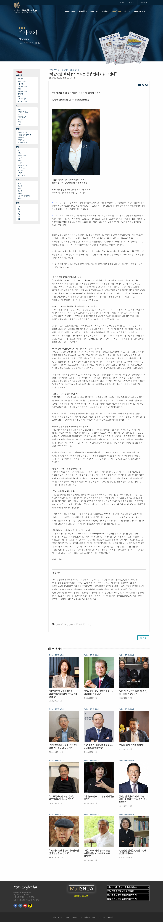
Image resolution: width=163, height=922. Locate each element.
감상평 (20, 186)
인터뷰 (18, 129)
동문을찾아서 (62, 624)
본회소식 (21, 109)
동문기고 (21, 84)
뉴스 (17, 106)
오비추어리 (21, 198)
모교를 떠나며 (22, 101)
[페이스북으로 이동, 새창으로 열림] (15, 906)
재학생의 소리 (22, 86)
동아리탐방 (21, 175)
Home (21, 43)
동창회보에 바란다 (24, 196)
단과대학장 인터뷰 (24, 142)
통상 (80, 624)
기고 (17, 180)
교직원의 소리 (22, 91)
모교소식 (21, 119)
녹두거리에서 (22, 99)
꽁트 (19, 153)
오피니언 (19, 75)
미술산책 (21, 170)
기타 (19, 216)
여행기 (20, 183)
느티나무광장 (22, 81)
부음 (19, 219)
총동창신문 (29, 43)
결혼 (19, 214)
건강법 (20, 191)
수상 (19, 209)
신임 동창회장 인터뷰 (25, 135)
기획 (19, 122)
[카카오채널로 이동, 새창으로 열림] (30, 906)
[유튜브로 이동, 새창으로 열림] (25, 906)
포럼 (19, 124)
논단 (19, 96)
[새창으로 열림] (139, 85)
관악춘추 (21, 79)
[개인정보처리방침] (81, 896)
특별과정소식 (22, 117)
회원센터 (143, 2)
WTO (87, 624)
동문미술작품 (22, 155)
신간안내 (21, 158)
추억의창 (21, 94)
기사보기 (38, 43)
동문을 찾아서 (22, 132)
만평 (19, 89)
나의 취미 (21, 173)
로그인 (122, 2)
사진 (19, 188)
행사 (19, 211)
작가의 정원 (21, 168)
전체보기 (19, 72)
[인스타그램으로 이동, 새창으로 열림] (20, 906)
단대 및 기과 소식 (23, 112)
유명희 (72, 624)
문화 (17, 147)
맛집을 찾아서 (22, 165)
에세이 (20, 193)
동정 (17, 203)
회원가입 (132, 2)
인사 (19, 206)
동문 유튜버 (21, 137)
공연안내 (21, 160)
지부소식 (21, 114)
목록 (144, 638)
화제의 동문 (21, 140)
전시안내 (21, 163)
